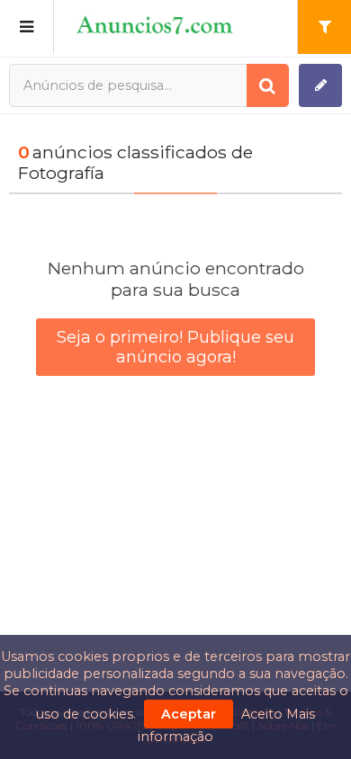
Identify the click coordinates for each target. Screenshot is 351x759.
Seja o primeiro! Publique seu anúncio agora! (175, 347)
